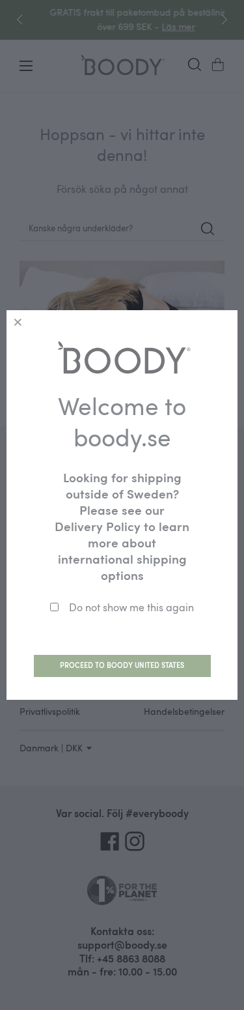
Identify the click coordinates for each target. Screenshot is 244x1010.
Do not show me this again (131, 607)
